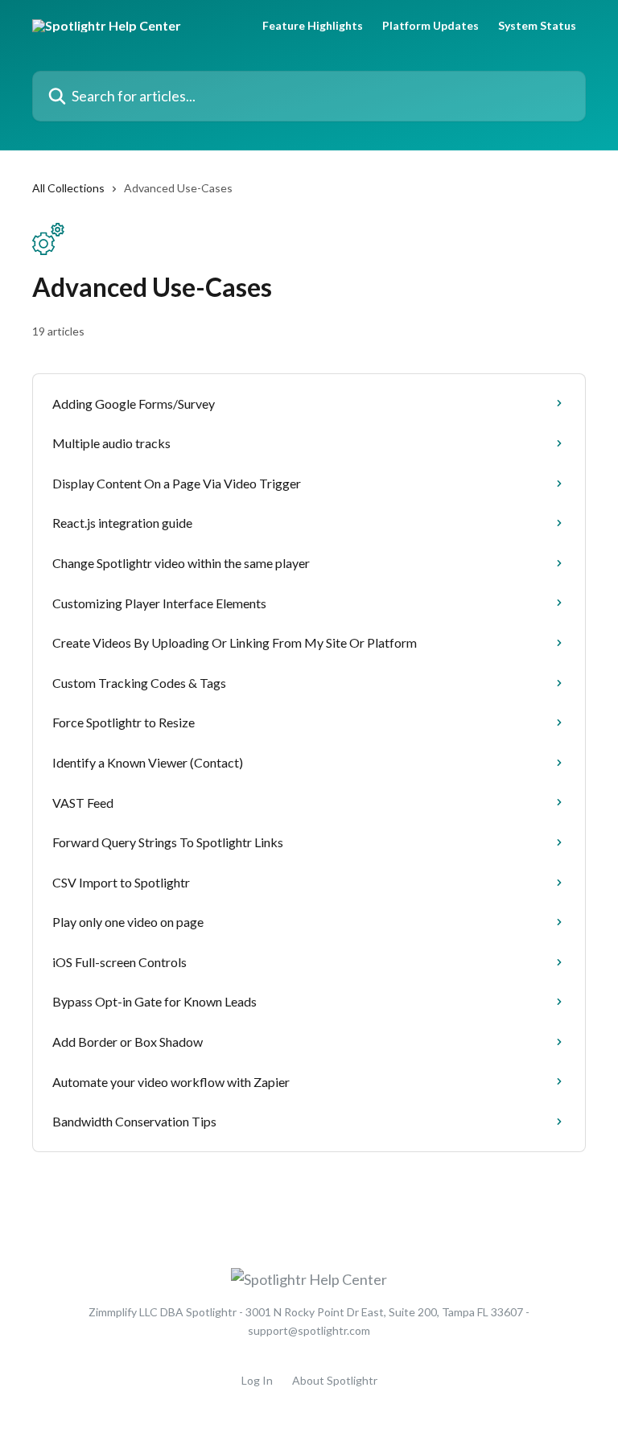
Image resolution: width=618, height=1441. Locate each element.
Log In (257, 1380)
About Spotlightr (334, 1380)
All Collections (68, 188)
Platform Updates (430, 25)
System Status (537, 25)
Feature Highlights (312, 25)
